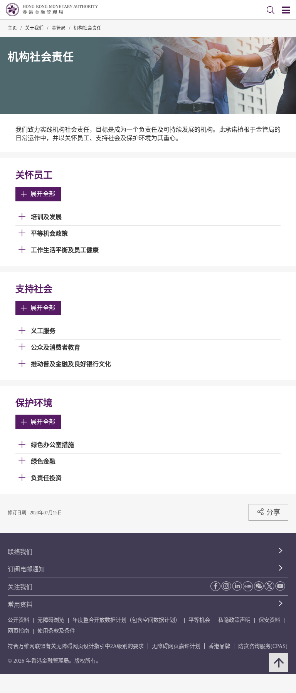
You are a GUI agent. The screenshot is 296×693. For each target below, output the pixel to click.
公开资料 (18, 620)
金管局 (59, 28)
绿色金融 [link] (43, 461)
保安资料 (269, 620)
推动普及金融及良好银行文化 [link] (71, 364)
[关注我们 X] (269, 586)
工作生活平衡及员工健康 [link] (65, 250)
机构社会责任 (87, 28)
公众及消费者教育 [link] (55, 347)
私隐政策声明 (234, 620)
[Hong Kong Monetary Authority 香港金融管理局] (52, 9)
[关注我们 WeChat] (259, 586)
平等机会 (199, 620)
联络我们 (20, 552)
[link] (270, 10)
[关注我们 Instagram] (226, 586)
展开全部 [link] (42, 194)
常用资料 (20, 604)
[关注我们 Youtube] (280, 586)
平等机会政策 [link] (49, 233)
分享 (273, 512)
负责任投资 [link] (46, 478)
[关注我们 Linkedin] (237, 586)
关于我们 (34, 28)
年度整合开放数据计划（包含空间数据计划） (126, 620)
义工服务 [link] (43, 331)
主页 (12, 28)
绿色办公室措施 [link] (52, 445)
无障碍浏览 (50, 620)
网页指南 (18, 631)
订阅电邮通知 (26, 569)
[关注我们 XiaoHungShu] (248, 586)
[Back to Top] (278, 662)
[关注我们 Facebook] (215, 586)
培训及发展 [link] (46, 217)
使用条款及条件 (56, 631)
